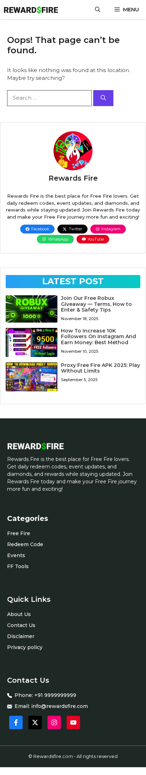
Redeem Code (25, 544)
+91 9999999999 (55, 695)
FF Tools (18, 566)
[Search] (103, 98)
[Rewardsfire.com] (31, 9)
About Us (19, 614)
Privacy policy (25, 647)
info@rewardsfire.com (59, 706)
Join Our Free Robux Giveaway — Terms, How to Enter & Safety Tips (96, 304)
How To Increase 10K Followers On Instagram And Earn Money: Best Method (98, 337)
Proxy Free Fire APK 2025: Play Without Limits (100, 368)
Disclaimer (20, 636)
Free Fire (18, 533)
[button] (97, 9)
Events (16, 555)
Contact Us (21, 625)
